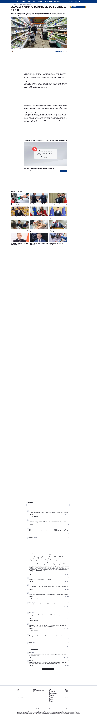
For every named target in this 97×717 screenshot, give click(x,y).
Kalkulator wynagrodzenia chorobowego (38, 690)
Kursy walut (18, 691)
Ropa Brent (66, 696)
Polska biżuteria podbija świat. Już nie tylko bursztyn (42, 81)
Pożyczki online (51, 697)
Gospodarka (56, 1)
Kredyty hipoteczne (51, 695)
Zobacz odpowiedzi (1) (34, 620)
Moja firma (40, 1)
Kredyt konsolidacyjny (52, 691)
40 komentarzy (59, 51)
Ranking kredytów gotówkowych (53, 693)
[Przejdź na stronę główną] (18, 2)
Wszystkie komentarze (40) (48, 669)
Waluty (34, 1)
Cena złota (66, 690)
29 (68, 606)
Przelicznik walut (19, 696)
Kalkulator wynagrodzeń (36, 692)
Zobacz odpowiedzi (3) (34, 516)
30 (68, 596)
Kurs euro (18, 692)
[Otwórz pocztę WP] (69, 1)
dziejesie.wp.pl (50, 168)
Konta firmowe (51, 701)
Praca (50, 1)
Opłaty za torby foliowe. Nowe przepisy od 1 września (41, 112)
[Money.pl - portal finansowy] (24, 1)
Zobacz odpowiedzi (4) (34, 598)
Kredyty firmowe (51, 699)
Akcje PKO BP (67, 691)
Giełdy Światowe (67, 697)
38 (65, 514)
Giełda (29, 1)
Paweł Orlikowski (19, 50)
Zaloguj (76, 1)
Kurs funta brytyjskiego (20, 697)
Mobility (46, 1)
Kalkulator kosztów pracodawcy (37, 691)
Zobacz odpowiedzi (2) (34, 630)
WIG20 (66, 692)
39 (68, 514)
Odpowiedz (31, 514)
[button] (72, 1)
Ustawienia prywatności (66, 708)
